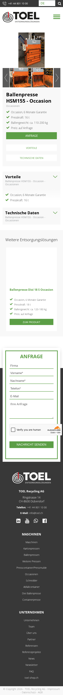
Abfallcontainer (31, 586)
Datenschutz (29, 692)
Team (31, 626)
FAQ (31, 671)
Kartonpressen (31, 548)
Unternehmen (31, 612)
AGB (40, 692)
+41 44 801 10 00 (18, 3)
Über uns (31, 633)
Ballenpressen (31, 554)
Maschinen (31, 534)
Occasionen (31, 574)
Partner (31, 639)
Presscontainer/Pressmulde (31, 567)
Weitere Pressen (31, 561)
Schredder (31, 580)
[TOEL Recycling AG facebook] (44, 520)
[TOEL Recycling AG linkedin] (18, 520)
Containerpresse (31, 599)
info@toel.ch (36, 513)
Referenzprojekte (31, 652)
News (32, 658)
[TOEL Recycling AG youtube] (27, 520)
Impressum (53, 689)
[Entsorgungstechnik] (31, 477)
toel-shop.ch (31, 677)
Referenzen (31, 645)
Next (57, 77)
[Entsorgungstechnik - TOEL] (21, 17)
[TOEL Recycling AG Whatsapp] (35, 520)
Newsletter (32, 665)
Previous (6, 77)
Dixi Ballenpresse (31, 593)
